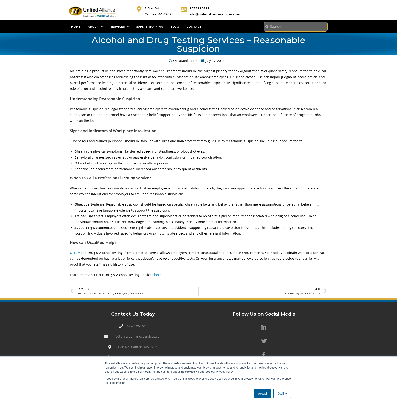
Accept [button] (262, 393)
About (93, 26)
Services (117, 26)
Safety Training (149, 26)
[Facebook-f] (264, 354)
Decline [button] (282, 393)
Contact (193, 26)
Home (75, 26)
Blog (174, 26)
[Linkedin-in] (264, 327)
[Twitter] (264, 341)
